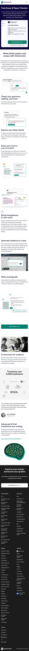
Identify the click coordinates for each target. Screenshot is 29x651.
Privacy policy (20, 573)
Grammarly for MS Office (5, 526)
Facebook (4, 635)
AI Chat (2, 572)
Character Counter (5, 582)
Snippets (3, 591)
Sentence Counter (5, 586)
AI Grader (3, 603)
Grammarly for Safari (4, 516)
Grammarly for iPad (5, 539)
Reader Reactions (5, 605)
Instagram (4, 637)
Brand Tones (3, 596)
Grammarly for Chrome (4, 512)
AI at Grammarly (20, 514)
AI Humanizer (4, 560)
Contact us (3, 632)
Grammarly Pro (20, 498)
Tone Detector (4, 577)
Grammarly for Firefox (4, 520)
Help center (3, 630)
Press (18, 564)
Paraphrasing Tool (5, 567)
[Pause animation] (2, 212)
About (18, 553)
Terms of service (20, 576)
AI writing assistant (21, 519)
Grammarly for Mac (5, 506)
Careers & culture (20, 562)
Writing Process (20, 521)
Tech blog (19, 526)
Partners (18, 569)
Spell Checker (4, 610)
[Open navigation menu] (26, 2)
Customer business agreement (21, 579)
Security (18, 585)
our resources (9, 359)
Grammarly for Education (20, 509)
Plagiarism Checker (5, 553)
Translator (3, 570)
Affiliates (18, 566)
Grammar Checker (5, 551)
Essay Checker (4, 565)
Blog (18, 524)
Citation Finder (4, 600)
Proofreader (4, 622)
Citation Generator (5, 563)
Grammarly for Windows (4, 503)
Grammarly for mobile (4, 533)
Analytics (3, 593)
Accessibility (19, 588)
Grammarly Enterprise (19, 505)
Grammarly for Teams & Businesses (21, 502)
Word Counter (4, 579)
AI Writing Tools (4, 574)
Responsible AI (20, 559)
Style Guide (3, 589)
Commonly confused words (21, 534)
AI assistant (19, 512)
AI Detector (3, 558)
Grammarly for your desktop (5, 499)
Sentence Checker (5, 612)
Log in (23, 45)
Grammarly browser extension (5, 509)
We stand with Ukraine (20, 556)
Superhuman (21, 551)
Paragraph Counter (5, 584)
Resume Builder (4, 608)
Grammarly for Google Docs (4, 529)
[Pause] (4, 396)
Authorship (3, 598)
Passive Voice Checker (4, 619)
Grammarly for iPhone (4, 536)
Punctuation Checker (3, 616)
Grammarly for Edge (5, 522)
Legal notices (19, 590)
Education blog (20, 528)
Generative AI (20, 516)
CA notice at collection (19, 583)
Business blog (19, 531)
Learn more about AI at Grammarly (11, 439)
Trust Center (19, 571)
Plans (18, 496)
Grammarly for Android (4, 542)
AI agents (3, 555)
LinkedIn (4, 642)
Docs (2, 496)
